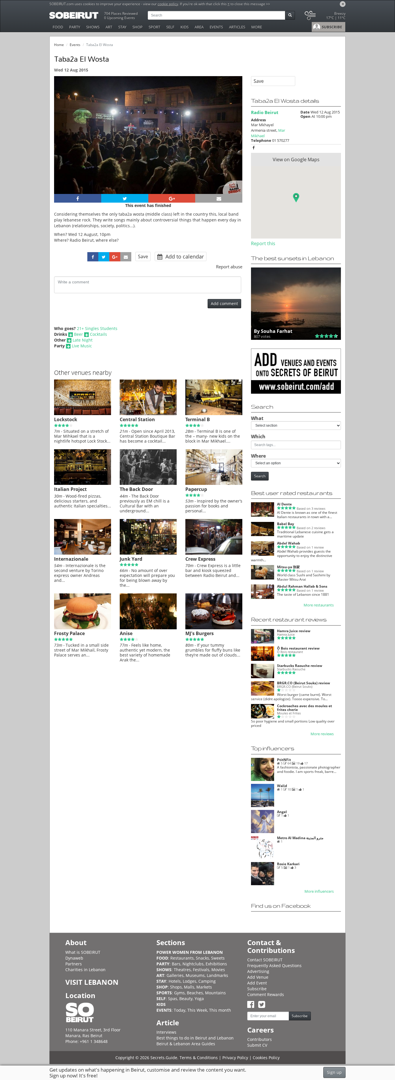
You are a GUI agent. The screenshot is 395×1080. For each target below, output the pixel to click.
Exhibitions (216, 964)
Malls (189, 987)
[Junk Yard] (148, 553)
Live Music (82, 346)
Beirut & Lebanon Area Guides (185, 1043)
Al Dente (284, 504)
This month (220, 1010)
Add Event (257, 983)
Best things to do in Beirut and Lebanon (195, 1038)
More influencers (319, 891)
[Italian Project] (82, 483)
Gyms (179, 992)
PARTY (74, 27)
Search (259, 476)
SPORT (154, 27)
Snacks (202, 958)
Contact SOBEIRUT (265, 959)
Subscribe (257, 988)
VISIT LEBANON (92, 982)
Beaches (195, 992)
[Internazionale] (82, 553)
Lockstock (65, 419)
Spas (172, 998)
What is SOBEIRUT (82, 952)
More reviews (322, 734)
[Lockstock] (82, 413)
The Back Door (136, 489)
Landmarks (217, 975)
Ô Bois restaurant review (298, 648)
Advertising (258, 971)
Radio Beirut (264, 112)
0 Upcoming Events (119, 17)
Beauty (186, 998)
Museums (195, 975)
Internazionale (71, 559)
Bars (176, 964)
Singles (92, 328)
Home (59, 44)
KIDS (184, 27)
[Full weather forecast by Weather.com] (325, 16)
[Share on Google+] (171, 198)
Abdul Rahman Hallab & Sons (302, 586)
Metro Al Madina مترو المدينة (300, 837)
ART (109, 27)
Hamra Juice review (293, 630)
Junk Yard (131, 559)
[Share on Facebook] (77, 198)
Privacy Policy (235, 1057)
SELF (170, 27)
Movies (218, 969)
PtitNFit (284, 759)
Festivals (201, 969)
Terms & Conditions (199, 1057)
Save (143, 256)
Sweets (218, 958)
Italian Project (70, 489)
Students (108, 328)
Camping (207, 981)
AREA (199, 27)
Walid (282, 785)
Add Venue (257, 977)
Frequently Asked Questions (274, 965)
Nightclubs (193, 964)
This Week (197, 1010)
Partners (73, 964)
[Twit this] (124, 198)
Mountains (215, 992)
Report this (263, 243)
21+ (80, 328)
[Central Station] (148, 413)
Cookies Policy (266, 1057)
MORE (256, 27)
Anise (126, 633)
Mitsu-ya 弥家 (288, 566)
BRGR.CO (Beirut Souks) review (303, 683)
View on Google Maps (296, 159)
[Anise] (148, 627)
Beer (78, 334)
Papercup (196, 489)
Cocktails (98, 334)
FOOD (58, 27)
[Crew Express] (213, 553)
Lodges (189, 981)
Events (75, 44)
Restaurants (182, 958)
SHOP (137, 27)
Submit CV (257, 1045)
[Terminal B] (213, 413)
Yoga (199, 998)
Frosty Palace (69, 633)
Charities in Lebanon (85, 969)
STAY (122, 27)
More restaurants (319, 605)
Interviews (166, 1032)
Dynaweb (74, 958)
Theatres (182, 969)
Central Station (137, 419)
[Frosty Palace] (82, 627)
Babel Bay (285, 523)
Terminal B (197, 419)
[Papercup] (213, 483)
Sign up (334, 1072)
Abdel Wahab (288, 543)
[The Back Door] (148, 483)
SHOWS (92, 27)
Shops (176, 987)
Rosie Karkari (288, 863)
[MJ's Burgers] (213, 627)
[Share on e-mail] (218, 198)
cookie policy (168, 3)
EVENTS (216, 27)
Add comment (224, 303)
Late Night (83, 340)
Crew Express (200, 559)
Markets (204, 987)
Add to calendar (184, 256)
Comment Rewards (265, 994)
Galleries (175, 975)
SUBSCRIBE (331, 27)
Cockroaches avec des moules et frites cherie (304, 707)
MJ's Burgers (199, 633)
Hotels (175, 981)
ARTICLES (237, 27)
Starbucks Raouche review (299, 665)
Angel (282, 811)
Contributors (259, 1039)
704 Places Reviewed (121, 13)
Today (179, 1010)
